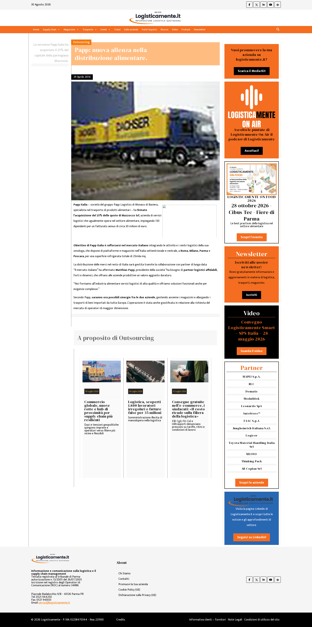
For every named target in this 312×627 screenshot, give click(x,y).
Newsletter (199, 29)
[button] (277, 29)
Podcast (186, 29)
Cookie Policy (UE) (129, 589)
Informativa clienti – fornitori (207, 619)
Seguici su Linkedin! (251, 537)
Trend (117, 29)
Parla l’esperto (149, 29)
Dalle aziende (131, 29)
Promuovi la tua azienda (133, 584)
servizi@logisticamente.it (54, 602)
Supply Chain (49, 29)
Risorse (164, 29)
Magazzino (69, 29)
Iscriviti (251, 295)
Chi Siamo (124, 573)
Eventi (104, 29)
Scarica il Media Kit (252, 71)
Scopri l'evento (252, 237)
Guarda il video (252, 351)
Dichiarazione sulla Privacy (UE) (137, 595)
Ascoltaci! (252, 151)
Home (36, 29)
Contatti (123, 578)
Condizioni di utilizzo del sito (262, 619)
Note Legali (235, 619)
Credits (120, 619)
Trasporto (88, 29)
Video (175, 29)
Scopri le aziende (251, 482)
